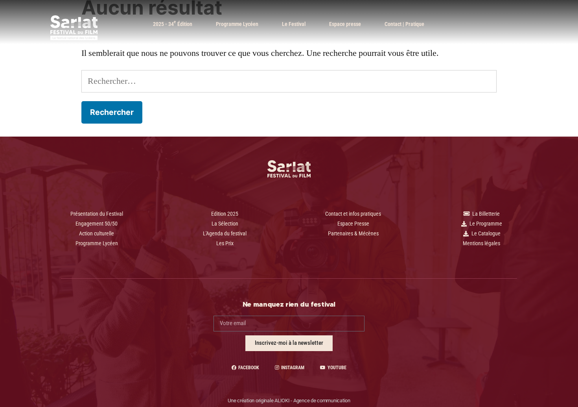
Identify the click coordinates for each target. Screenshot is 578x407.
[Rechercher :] (289, 81)
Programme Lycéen (237, 24)
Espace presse (345, 24)
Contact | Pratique (404, 24)
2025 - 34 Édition (172, 23)
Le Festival (294, 24)
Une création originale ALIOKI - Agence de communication (289, 400)
